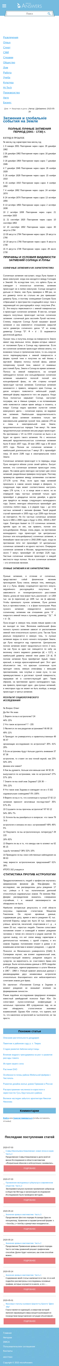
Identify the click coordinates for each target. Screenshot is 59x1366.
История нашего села (13, 1064)
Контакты (8, 1351)
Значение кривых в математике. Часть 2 (23, 1243)
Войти (6, 1118)
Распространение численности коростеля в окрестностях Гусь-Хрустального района (24, 1091)
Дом (5, 67)
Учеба (6, 77)
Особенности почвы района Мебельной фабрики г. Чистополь (27, 1076)
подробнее (30, 1168)
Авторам (7, 1337)
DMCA (6, 1342)
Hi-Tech (7, 87)
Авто (6, 97)
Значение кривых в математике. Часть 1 (23, 1275)
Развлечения (10, 37)
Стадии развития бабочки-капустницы (21, 1049)
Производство (11, 92)
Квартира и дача (19, 109)
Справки (8, 57)
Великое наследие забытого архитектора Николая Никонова (27, 1100)
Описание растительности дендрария (21, 1038)
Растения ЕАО (10, 1069)
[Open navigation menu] (4, 6)
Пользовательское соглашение (19, 1346)
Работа (7, 72)
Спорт (6, 47)
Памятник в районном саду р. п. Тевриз (22, 1043)
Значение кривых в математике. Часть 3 (23, 1214)
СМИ (6, 52)
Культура (8, 82)
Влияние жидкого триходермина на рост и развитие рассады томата (27, 1056)
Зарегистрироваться (23, 1118)
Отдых (7, 42)
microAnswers (26, 1362)
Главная (7, 1333)
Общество (9, 62)
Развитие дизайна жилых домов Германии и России (28, 1084)
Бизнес (7, 102)
